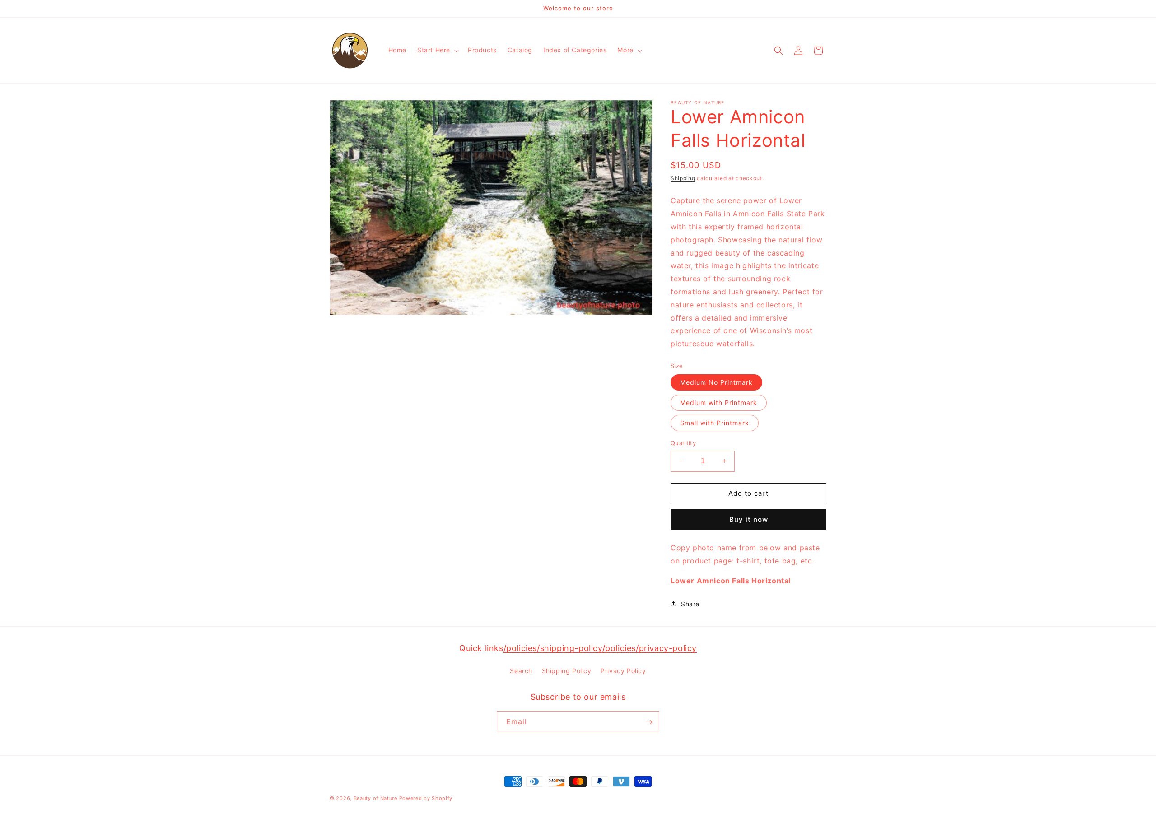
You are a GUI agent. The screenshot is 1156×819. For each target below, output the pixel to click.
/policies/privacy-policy (649, 648)
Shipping (683, 178)
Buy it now (748, 519)
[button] (437, 50)
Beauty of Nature (375, 798)
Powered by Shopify (426, 798)
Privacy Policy (623, 670)
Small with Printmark (714, 423)
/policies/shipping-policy (552, 648)
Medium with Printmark (718, 402)
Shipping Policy (567, 670)
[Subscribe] (649, 722)
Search (521, 670)
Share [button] (690, 604)
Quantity (683, 443)
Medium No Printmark (716, 382)
